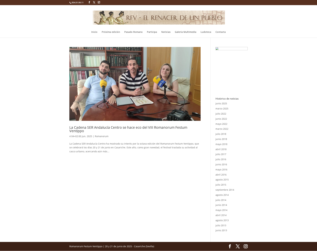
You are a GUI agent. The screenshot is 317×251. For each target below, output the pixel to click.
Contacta (220, 32)
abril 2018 (221, 149)
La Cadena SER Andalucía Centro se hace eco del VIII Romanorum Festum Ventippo (128, 129)
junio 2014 (221, 205)
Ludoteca (206, 32)
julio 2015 (220, 184)
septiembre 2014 (224, 189)
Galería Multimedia (185, 32)
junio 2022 (221, 118)
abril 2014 (221, 215)
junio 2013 (221, 230)
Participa (152, 32)
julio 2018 (220, 133)
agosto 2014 (222, 194)
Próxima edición (111, 32)
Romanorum (101, 136)
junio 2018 (221, 139)
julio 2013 (220, 225)
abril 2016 (221, 174)
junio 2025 (221, 103)
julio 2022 (220, 113)
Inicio (94, 32)
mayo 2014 (221, 210)
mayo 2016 (221, 169)
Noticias (166, 32)
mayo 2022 (221, 123)
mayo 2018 (221, 144)
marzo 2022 (221, 128)
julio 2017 (220, 154)
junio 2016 (221, 164)
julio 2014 (220, 200)
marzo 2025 (221, 108)
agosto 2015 (222, 179)
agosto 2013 (222, 220)
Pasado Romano (133, 32)
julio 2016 (220, 159)
